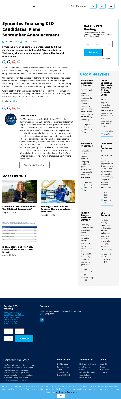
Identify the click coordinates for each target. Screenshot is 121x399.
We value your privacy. (102, 58)
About (103, 359)
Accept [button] (60, 396)
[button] (4, 62)
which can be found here (66, 392)
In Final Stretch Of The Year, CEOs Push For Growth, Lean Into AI (17, 249)
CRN (15, 101)
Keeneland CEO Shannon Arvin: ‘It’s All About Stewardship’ (19, 207)
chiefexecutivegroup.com (15, 380)
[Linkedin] (42, 320)
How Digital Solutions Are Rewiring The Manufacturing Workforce (56, 209)
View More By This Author (34, 165)
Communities (85, 359)
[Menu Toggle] (34, 6)
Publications (63, 359)
